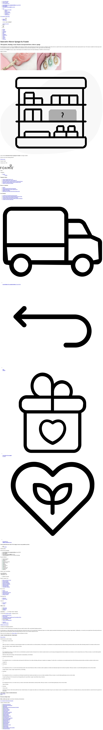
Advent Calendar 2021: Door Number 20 (10, 180)
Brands (4, 174)
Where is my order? (8, 9)
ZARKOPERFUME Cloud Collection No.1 (10, 189)
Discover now (2, 159)
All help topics (7, 14)
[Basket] (53, 27)
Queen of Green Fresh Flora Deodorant (9, 188)
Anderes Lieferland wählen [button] (5, 702)
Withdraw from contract (4, 624)
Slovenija (8, 713)
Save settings (3, 692)
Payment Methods (6, 582)
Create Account (5, 591)
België (7, 723)
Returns (6, 10)
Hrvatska (8, 721)
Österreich (9, 704)
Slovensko (9, 724)
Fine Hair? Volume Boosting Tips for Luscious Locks (12, 182)
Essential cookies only (7, 635)
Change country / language (13, 611)
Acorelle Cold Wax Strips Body (8, 199)
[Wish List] (3, 25)
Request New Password (7, 592)
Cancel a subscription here (7, 620)
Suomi (7, 725)
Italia (6, 706)
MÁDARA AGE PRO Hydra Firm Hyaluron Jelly (11, 191)
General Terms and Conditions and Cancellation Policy (12, 617)
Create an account (6, 23)
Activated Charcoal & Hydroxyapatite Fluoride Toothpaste (12, 198)
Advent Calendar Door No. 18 (8, 179)
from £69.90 (12, 5)
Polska (7, 720)
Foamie (6, 175)
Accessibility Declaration (7, 618)
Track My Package (6, 593)
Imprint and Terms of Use (7, 615)
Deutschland (10, 705)
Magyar (7, 715)
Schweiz (8, 709)
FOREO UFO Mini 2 (6, 190)
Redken (4, 187)
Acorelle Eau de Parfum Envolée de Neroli (10, 195)
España (7, 714)
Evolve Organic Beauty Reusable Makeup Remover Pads (12, 196)
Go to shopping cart (6, 3)
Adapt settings (14, 635)
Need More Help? (6, 585)
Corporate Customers (6, 586)
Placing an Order (5, 581)
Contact (4, 603)
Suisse (7, 711)
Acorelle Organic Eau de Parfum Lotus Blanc (10, 197)
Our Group (4, 602)
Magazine (4, 598)
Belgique (8, 719)
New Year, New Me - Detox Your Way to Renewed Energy (13, 181)
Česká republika (12, 727)
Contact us (6, 13)
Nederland (9, 716)
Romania (8, 728)
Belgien (7, 722)
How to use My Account (7, 580)
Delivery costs (7, 11)
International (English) (15, 707)
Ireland (7, 726)
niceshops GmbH (8, 613)
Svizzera (8, 710)
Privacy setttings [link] (5, 619)
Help (3, 8)
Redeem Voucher (5, 594)
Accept (2, 635)
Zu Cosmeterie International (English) (6, 700)
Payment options (7, 12)
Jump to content (5, 2)
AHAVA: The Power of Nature (8, 183)
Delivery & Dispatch (6, 583)
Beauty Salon (5, 599)
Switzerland (10, 712)
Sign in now (5, 20)
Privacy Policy (5, 616)
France (7, 708)
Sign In (4, 590)
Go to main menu (5, 1)
